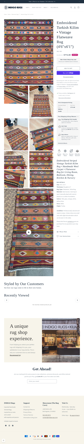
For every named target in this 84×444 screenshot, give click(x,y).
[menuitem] (28, 7)
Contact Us (26, 407)
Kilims (9, 14)
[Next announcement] (79, 1)
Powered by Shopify (46, 439)
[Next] (77, 300)
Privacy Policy (27, 412)
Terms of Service (28, 415)
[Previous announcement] (4, 1)
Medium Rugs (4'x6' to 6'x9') (27, 14)
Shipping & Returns (62, 143)
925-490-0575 (47, 415)
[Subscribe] (55, 381)
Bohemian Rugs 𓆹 (16, 14)
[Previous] (6, 300)
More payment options (68, 76)
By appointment (74, 415)
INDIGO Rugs (39, 439)
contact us (71, 221)
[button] (71, 7)
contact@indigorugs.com (50, 417)
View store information (64, 98)
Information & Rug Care (30, 417)
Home (5, 14)
